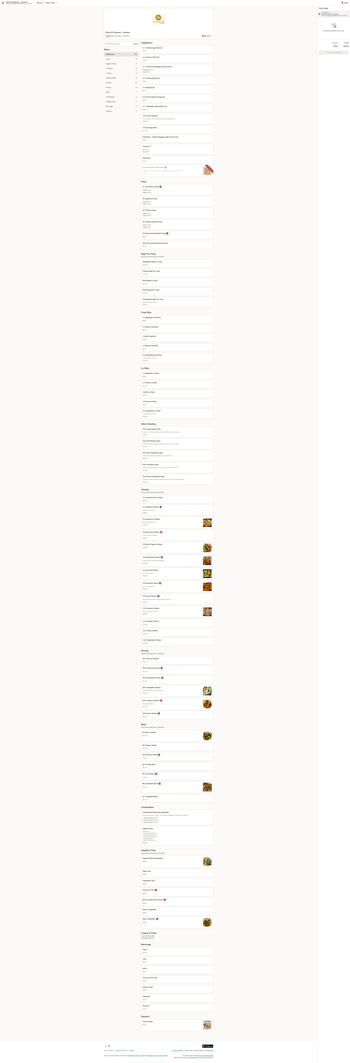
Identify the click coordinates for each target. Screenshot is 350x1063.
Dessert (121, 111)
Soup (121, 59)
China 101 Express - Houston (16, 2)
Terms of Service (199, 1050)
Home (106, 1051)
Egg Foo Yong (121, 64)
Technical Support (177, 1050)
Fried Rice (121, 68)
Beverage (121, 106)
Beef (121, 92)
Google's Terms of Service (156, 1056)
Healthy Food (121, 102)
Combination (121, 97)
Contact (131, 1051)
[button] (177, 49)
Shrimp (121, 87)
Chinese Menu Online (206, 1056)
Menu (112, 1051)
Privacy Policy (188, 1050)
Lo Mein (121, 73)
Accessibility (209, 1050)
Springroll (193, 1058)
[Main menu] (3, 3)
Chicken (121, 83)
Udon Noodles (121, 78)
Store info (207, 36)
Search (136, 44)
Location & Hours (121, 1051)
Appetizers (121, 54)
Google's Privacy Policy (137, 1056)
